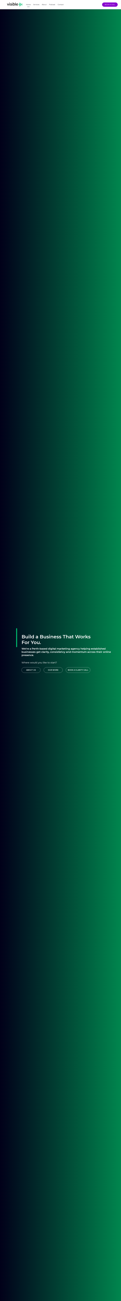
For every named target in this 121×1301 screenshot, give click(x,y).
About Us (31, 670)
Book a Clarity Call (78, 670)
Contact (61, 4)
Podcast (52, 4)
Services (36, 4)
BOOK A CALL (110, 4)
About (44, 4)
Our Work (53, 670)
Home (28, 4)
